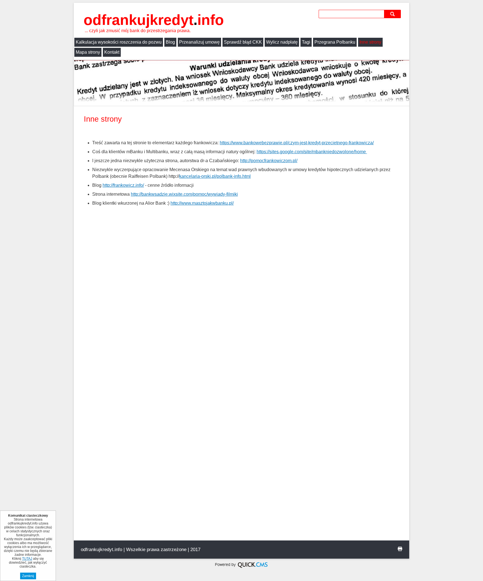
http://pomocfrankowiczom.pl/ (268, 160)
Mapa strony (88, 52)
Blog (170, 42)
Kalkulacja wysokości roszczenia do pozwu (119, 42)
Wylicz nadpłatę (282, 42)
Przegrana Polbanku (334, 42)
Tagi (306, 42)
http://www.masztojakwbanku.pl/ (202, 203)
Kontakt (111, 52)
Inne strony (370, 42)
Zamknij (28, 576)
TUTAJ (27, 559)
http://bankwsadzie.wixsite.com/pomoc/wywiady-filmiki (184, 194)
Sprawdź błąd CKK (243, 42)
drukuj (400, 549)
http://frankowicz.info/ (123, 185)
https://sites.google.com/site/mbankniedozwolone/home (312, 151)
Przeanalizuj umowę (199, 42)
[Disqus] (241, 325)
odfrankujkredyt (154, 20)
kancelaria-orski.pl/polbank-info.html (215, 176)
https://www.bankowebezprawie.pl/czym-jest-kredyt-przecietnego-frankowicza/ (297, 142)
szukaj (393, 13)
